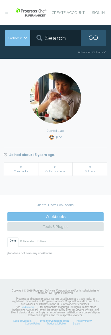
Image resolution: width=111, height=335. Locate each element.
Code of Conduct (22, 320)
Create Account (68, 13)
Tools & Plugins (55, 226)
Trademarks (27, 307)
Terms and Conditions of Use (53, 320)
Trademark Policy (56, 323)
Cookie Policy (32, 323)
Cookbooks (55, 217)
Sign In (98, 13)
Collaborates (27, 241)
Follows (42, 241)
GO (93, 37)
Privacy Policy (84, 320)
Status (76, 323)
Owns (13, 240)
